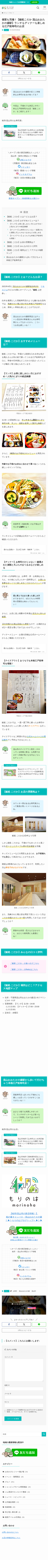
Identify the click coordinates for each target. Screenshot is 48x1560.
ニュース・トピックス (15, 1497)
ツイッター (25, 167)
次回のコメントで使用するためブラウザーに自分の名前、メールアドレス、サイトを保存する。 (25, 1411)
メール (7, 1393)
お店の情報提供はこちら (11, 1538)
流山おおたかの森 (24, 1291)
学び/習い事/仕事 (12, 1512)
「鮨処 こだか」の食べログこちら (24, 963)
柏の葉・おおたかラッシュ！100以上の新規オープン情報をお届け (24, 1238)
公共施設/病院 (12, 1502)
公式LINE (34, 2)
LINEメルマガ (25, 160)
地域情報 (10, 1507)
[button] (9, 73)
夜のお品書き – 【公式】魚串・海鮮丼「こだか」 (22, 648)
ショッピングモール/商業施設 (18, 1487)
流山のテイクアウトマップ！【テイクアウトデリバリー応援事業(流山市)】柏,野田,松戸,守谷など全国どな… (31, 772)
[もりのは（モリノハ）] (8, 8)
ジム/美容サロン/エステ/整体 (17, 1492)
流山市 (34, 1291)
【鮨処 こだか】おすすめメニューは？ (22, 220)
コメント (8, 1357)
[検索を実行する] (44, 1434)
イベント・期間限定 (14, 1477)
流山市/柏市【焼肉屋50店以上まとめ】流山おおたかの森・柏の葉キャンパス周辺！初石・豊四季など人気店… (31, 1160)
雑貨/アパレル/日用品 (14, 1517)
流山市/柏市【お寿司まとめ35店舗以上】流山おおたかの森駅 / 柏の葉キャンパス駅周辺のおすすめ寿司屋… (31, 133)
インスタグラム (25, 174)
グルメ (6, 30)
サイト (6, 1402)
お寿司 (15, 1291)
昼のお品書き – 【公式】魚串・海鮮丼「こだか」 (22, 549)
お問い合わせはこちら (10, 1532)
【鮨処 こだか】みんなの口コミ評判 (21, 246)
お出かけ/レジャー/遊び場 (16, 1472)
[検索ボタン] (38, 8)
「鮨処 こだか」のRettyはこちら (24, 969)
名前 (7, 1385)
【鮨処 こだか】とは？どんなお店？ (21, 217)
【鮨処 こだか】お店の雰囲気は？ (20, 242)
